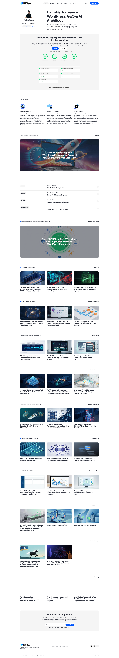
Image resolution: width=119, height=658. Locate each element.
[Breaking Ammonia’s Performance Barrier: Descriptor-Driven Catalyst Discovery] (59, 415)
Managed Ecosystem (52, 111)
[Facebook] (94, 646)
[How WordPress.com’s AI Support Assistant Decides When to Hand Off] (59, 482)
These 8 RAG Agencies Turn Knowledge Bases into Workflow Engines (85, 323)
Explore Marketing (94, 577)
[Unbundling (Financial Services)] (86, 516)
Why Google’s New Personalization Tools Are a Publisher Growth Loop (29, 598)
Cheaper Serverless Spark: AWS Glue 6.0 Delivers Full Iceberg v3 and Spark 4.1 (31, 391)
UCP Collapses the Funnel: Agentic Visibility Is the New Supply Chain (30, 357)
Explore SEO (95, 438)
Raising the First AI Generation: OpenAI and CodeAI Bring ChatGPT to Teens (84, 391)
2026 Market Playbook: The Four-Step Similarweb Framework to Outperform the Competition (85, 598)
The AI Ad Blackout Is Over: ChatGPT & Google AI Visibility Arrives (57, 357)
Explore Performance (93, 404)
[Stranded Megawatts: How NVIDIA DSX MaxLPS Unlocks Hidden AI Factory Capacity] (32, 278)
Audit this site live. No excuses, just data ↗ (59, 87)
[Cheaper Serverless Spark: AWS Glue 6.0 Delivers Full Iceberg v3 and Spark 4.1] (32, 381)
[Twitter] (97, 646)
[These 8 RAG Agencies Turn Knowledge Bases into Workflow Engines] (86, 313)
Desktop (63, 48)
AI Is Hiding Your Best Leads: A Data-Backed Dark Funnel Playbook (57, 598)
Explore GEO (95, 335)
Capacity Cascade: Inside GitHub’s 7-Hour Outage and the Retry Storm (85, 426)
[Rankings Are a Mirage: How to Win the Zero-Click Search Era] (86, 449)
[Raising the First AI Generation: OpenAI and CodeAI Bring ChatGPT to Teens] (86, 381)
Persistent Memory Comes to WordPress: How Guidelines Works (84, 492)
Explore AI (96, 267)
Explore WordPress (94, 470)
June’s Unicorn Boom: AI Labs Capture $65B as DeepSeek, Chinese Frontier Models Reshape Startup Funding (30, 563)
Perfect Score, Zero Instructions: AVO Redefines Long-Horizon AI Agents (85, 289)
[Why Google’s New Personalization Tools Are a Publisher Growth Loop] (32, 588)
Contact (58, 646)
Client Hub (93, 3)
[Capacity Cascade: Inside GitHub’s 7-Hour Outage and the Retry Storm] (86, 415)
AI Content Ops (78, 111)
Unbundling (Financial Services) (85, 525)
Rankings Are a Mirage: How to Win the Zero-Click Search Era (84, 459)
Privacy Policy (67, 627)
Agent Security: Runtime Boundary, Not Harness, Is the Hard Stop (57, 289)
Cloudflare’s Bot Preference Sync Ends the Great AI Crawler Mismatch (31, 426)
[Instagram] (91, 646)
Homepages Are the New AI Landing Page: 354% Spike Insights (83, 357)
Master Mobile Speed (93, 221)
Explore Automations (93, 301)
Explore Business (94, 370)
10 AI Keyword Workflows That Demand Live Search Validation (58, 459)
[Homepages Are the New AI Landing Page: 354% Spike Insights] (86, 347)
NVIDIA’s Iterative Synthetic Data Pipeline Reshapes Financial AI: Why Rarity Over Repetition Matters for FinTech (31, 527)
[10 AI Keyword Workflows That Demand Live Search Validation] (59, 449)
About (53, 646)
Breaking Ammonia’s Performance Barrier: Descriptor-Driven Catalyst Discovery (58, 426)
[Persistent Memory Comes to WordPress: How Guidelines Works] (86, 482)
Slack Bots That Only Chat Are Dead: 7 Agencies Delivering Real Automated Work (58, 323)
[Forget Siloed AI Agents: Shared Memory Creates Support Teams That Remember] (32, 313)
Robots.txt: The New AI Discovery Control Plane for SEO (31, 459)
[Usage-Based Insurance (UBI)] (59, 516)
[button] (86, 3)
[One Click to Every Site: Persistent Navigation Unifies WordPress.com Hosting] (32, 482)
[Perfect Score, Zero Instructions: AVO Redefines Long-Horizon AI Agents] (86, 278)
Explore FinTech (95, 505)
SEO (74, 60)
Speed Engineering (25, 111)
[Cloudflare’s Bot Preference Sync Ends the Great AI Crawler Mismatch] (32, 415)
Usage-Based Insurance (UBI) (57, 525)
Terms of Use (59, 627)
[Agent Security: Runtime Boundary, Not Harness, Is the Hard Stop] (59, 278)
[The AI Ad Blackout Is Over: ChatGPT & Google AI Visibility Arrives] (59, 347)
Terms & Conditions (86, 655)
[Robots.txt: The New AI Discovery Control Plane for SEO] (32, 449)
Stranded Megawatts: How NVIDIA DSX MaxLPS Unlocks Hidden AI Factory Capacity (30, 289)
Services (96, 135)
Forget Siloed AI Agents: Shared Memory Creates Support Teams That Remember (31, 323)
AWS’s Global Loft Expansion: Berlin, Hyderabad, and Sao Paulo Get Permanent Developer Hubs (58, 391)
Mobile (55, 48)
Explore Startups (94, 541)
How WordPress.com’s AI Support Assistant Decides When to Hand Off (58, 492)
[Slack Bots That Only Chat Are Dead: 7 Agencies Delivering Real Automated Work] (59, 313)
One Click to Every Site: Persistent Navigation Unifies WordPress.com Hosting (30, 492)
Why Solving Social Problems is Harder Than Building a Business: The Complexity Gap (58, 563)
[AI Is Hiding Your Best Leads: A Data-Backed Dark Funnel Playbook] (59, 588)
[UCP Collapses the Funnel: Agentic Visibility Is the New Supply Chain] (32, 347)
